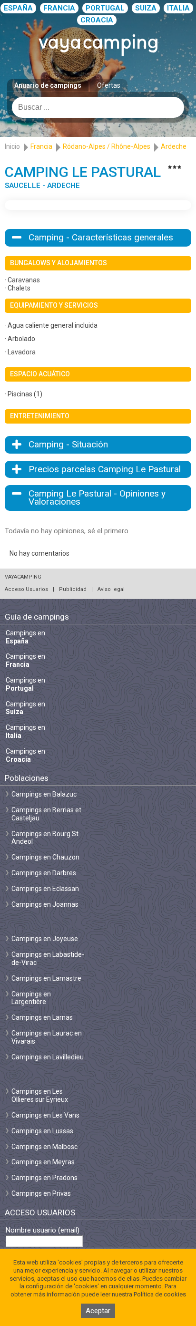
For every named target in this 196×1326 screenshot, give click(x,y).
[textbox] (98, 107)
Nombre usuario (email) (42, 1230)
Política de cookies (160, 1294)
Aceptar (98, 1310)
